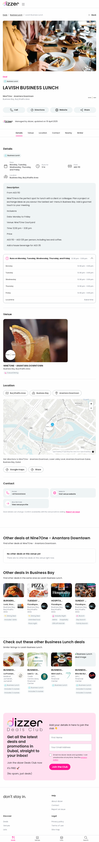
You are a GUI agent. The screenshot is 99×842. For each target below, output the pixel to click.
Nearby (68, 133)
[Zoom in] (91, 403)
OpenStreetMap (85, 452)
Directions (40, 110)
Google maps (17, 469)
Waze (38, 469)
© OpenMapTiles (67, 452)
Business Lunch (16, 15)
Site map (56, 829)
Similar (80, 133)
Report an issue (73, 512)
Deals (5, 15)
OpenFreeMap (57, 452)
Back (94, 15)
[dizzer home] (11, 4)
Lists (5, 829)
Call (16, 110)
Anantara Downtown (69, 393)
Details (19, 133)
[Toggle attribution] (92, 451)
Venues (6, 825)
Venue (31, 133)
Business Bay (42, 393)
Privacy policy (58, 821)
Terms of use (58, 825)
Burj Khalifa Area (18, 393)
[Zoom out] (91, 408)
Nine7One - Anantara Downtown (18, 96)
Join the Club (60, 766)
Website (63, 110)
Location (43, 133)
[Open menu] (23, 4)
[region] (49, 427)
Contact (56, 133)
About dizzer (57, 801)
